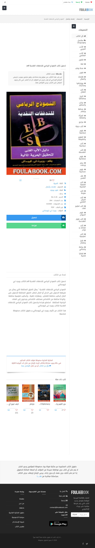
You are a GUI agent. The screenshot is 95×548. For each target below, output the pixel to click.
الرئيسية (86, 19)
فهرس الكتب (19, 526)
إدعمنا (63, 500)
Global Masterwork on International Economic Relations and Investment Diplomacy (44, 404)
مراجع (81, 122)
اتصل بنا (63, 491)
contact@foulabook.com (59, 507)
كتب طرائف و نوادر (82, 228)
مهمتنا (87, 2)
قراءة (34, 225)
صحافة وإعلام (82, 110)
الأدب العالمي (82, 54)
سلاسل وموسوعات (81, 41)
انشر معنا (62, 496)
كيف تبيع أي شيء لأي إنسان (12, 404)
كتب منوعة (83, 192)
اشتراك (74, 514)
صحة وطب (79, 68)
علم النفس (83, 177)
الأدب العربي (82, 48)
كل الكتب (79, 36)
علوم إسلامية (82, 132)
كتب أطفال (83, 91)
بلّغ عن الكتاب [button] (44, 365)
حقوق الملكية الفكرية (16, 512)
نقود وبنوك (54, 190)
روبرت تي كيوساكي (49, 210)
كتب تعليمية (83, 235)
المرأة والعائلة (82, 117)
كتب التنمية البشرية (83, 184)
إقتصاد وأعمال (70, 19)
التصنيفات (79, 19)
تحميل (34, 217)
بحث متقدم (67, 2)
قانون (81, 60)
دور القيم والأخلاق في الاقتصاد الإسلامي (60, 404)
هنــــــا (39, 476)
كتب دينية (79, 126)
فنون (81, 72)
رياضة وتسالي (82, 248)
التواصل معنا (25, 365)
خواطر (32, 404)
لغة (82, 64)
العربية (56, 183)
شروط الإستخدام (18, 522)
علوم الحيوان (83, 214)
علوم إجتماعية (82, 157)
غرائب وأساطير (82, 104)
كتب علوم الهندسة (81, 220)
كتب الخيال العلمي (83, 200)
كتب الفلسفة (82, 151)
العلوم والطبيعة (82, 138)
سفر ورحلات (83, 164)
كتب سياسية (82, 145)
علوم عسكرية (82, 170)
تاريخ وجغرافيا (82, 97)
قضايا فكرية (82, 254)
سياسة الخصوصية (18, 517)
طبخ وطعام (83, 242)
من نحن (21, 503)
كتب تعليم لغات (80, 207)
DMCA (21, 508)
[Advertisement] (36, 45)
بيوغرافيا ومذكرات (81, 84)
